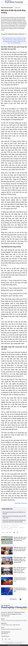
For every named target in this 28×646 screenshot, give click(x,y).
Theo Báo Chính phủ (21, 503)
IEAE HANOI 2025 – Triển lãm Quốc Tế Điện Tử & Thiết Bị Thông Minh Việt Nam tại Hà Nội (20, 560)
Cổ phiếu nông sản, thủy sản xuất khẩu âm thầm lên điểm (20, 589)
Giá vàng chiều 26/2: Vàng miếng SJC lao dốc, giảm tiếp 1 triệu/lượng (20, 539)
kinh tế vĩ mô (21, 527)
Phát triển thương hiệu (7, 7)
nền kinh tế (3, 528)
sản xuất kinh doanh (15, 525)
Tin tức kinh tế (18, 7)
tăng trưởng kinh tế (4, 527)
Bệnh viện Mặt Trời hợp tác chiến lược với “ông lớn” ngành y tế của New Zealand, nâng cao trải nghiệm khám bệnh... (20, 570)
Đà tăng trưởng (7, 525)
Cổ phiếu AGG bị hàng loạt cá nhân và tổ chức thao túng (20, 579)
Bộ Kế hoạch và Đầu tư (14, 527)
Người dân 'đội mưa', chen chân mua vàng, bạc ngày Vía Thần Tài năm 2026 (20, 549)
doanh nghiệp (9, 528)
